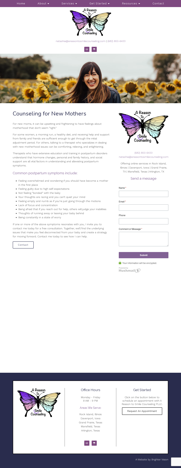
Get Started (98, 3)
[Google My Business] (94, 49)
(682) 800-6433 (116, 41)
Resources (129, 3)
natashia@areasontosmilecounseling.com (80, 41)
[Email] (86, 49)
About (42, 3)
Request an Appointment (142, 411)
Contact (158, 3)
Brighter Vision (159, 459)
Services (68, 3)
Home (21, 3)
